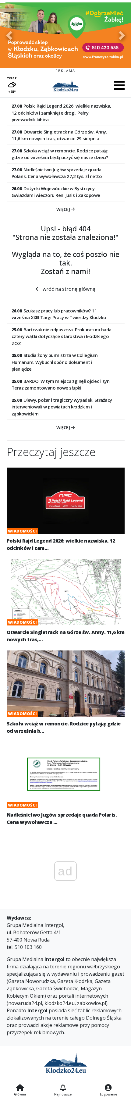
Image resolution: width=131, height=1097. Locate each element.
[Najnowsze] (63, 1088)
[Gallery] (65, 35)
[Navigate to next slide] (122, 35)
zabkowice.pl (91, 1003)
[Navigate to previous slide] (9, 35)
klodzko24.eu (59, 1003)
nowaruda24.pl (25, 1003)
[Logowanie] (108, 1088)
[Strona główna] (20, 1088)
